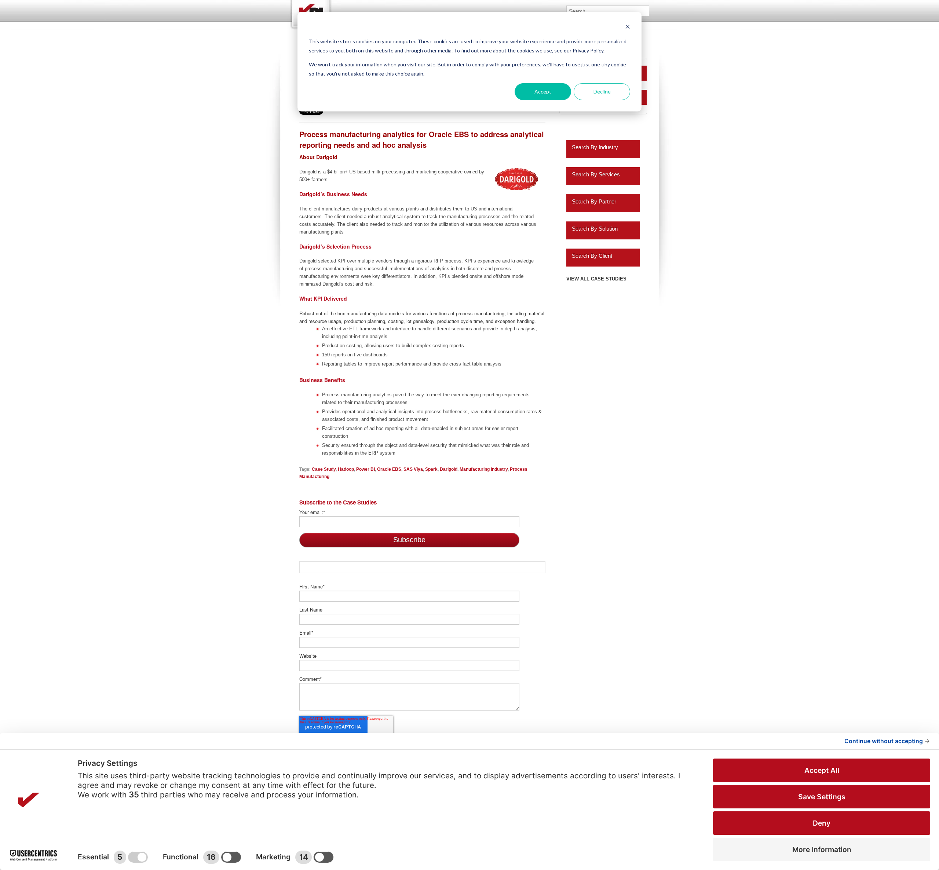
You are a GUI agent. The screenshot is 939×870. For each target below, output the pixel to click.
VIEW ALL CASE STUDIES (596, 279)
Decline (602, 91)
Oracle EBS (389, 469)
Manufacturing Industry (484, 469)
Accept (542, 91)
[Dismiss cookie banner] (627, 27)
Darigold (448, 469)
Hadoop (346, 469)
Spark (431, 469)
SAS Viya (413, 469)
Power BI (365, 469)
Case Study (324, 469)
